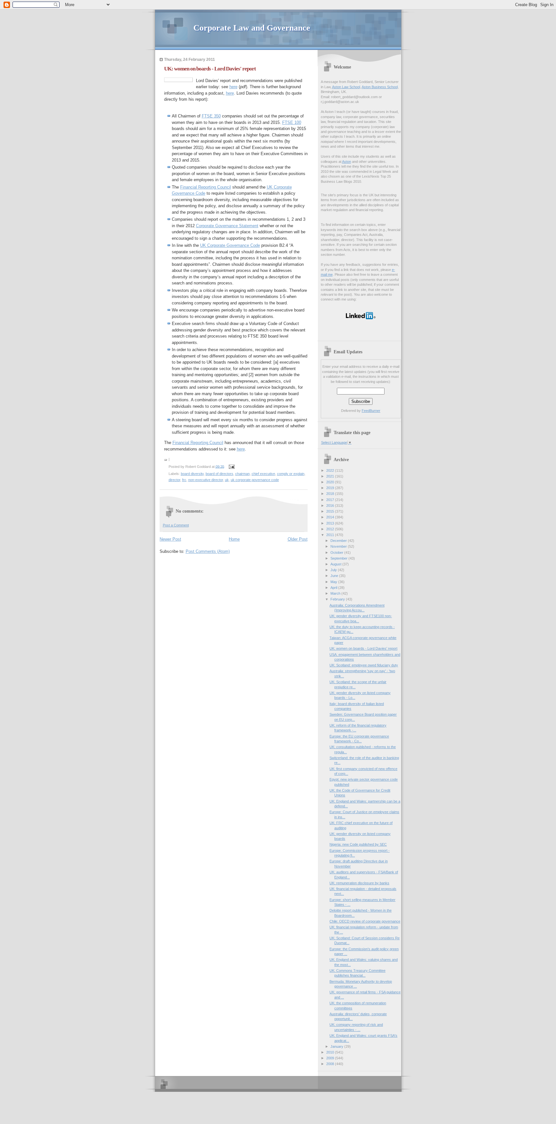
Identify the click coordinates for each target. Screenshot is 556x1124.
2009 (330, 1058)
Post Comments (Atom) (208, 551)
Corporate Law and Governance (251, 28)
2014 (330, 517)
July (334, 570)
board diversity (192, 474)
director (174, 480)
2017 (330, 500)
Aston (346, 161)
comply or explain (290, 474)
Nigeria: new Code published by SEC (358, 844)
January (337, 1046)
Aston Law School (346, 87)
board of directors (219, 474)
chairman (242, 474)
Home (234, 539)
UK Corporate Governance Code (230, 245)
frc (184, 480)
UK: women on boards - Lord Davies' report (210, 69)
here (233, 86)
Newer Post (170, 539)
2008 (330, 1064)
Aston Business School (380, 87)
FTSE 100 (291, 122)
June (334, 576)
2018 (330, 494)
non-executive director (205, 480)
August (336, 564)
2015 (330, 511)
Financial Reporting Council (205, 187)
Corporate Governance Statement (227, 225)
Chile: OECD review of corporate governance (364, 921)
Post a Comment (176, 525)
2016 (330, 505)
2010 (330, 1052)
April (334, 588)
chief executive (263, 474)
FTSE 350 (211, 116)
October (337, 552)
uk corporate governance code (255, 480)
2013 (330, 523)
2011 (330, 535)
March (335, 593)
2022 (330, 470)
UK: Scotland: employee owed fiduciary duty (363, 665)
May (334, 582)
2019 (330, 488)
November (339, 546)
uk (227, 480)
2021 (330, 476)
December (339, 541)
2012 (330, 529)
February (338, 599)
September (339, 558)
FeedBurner (371, 411)
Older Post (298, 539)
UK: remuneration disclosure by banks (359, 883)
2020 (330, 482)
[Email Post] (231, 466)
